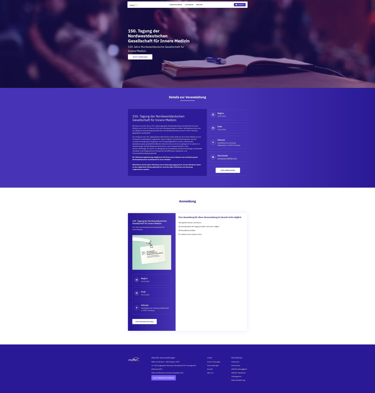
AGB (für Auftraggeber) (239, 369)
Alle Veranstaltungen (163, 378)
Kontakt (210, 369)
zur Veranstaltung (144, 322)
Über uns (199, 4)
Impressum (235, 362)
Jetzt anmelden (140, 57)
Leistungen (189, 4)
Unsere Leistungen (213, 362)
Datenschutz (235, 365)
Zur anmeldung (228, 170)
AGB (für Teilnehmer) (238, 373)
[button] (240, 4)
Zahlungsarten (236, 376)
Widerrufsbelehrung (238, 380)
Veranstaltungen (175, 4)
